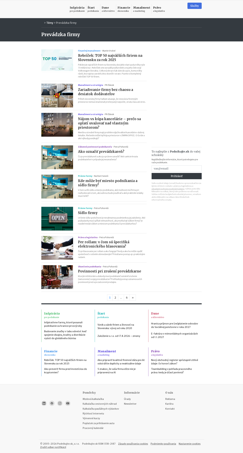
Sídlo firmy (88, 213)
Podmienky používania (163, 443)
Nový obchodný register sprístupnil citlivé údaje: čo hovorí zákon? (174, 362)
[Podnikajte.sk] (53, 9)
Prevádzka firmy (66, 22)
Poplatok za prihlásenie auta (98, 423)
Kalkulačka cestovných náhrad (100, 403)
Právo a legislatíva (88, 237)
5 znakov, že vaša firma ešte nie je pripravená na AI (117, 371)
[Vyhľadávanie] (181, 9)
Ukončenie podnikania (89, 266)
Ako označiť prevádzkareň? (101, 152)
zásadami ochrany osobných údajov (168, 189)
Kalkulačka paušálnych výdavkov (101, 408)
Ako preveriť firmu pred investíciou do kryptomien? (65, 371)
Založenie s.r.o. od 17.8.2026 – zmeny (119, 336)
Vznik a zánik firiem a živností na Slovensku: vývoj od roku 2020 (116, 326)
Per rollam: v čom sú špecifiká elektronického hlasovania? (103, 244)
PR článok (109, 85)
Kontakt (170, 408)
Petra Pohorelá (121, 147)
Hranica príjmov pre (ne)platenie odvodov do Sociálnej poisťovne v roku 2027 (174, 325)
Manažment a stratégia (90, 85)
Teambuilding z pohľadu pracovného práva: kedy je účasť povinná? (171, 371)
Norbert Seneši (101, 176)
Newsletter (130, 403)
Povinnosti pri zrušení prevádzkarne (109, 271)
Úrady (127, 399)
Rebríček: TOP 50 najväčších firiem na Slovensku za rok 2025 (110, 57)
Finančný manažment (89, 51)
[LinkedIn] (44, 403)
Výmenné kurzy (91, 418)
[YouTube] (67, 403)
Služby (194, 5)
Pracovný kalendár (93, 428)
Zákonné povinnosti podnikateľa (95, 147)
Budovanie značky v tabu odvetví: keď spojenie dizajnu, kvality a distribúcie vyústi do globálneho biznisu (65, 335)
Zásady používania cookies (133, 443)
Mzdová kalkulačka (93, 399)
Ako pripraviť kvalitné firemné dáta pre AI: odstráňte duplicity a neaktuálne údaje (121, 362)
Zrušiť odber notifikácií (53, 447)
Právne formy (85, 176)
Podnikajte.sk (90, 443)
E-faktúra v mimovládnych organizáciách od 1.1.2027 (174, 335)
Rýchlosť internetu (93, 413)
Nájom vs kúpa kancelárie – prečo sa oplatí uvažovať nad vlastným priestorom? (109, 123)
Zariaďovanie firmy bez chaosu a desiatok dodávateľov (105, 92)
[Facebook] (52, 403)
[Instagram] (59, 403)
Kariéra (169, 403)
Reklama (170, 399)
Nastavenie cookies (190, 443)
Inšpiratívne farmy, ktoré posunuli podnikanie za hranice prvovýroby (63, 324)
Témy (49, 22)
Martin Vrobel (108, 51)
